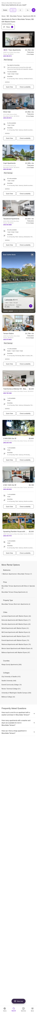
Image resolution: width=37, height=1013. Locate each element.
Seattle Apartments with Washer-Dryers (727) (16, 636)
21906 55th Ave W (9, 438)
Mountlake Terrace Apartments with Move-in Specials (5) (18, 587)
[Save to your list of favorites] (32, 34)
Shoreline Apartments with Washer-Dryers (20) (16, 624)
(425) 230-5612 (7, 118)
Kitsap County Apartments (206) (12, 664)
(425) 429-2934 (7, 489)
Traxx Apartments (14, 50)
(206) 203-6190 (7, 443)
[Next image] (33, 39)
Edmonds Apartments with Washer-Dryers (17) (16, 620)
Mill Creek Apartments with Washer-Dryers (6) (16, 632)
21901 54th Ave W (9, 485)
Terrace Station (8, 333)
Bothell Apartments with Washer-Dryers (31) (15, 628)
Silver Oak (7, 112)
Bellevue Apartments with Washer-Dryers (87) (16, 652)
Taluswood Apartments (11, 218)
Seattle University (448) (9, 681)
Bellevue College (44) (8, 697)
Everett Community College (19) (12, 685)
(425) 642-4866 (7, 225)
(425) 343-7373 (7, 536)
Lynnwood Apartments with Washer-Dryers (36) (16, 616)
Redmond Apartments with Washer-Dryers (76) (16, 644)
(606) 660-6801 (7, 169)
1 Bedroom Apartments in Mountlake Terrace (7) (17, 574)
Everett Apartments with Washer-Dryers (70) (15, 640)
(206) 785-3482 (7, 393)
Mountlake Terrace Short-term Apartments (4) (16, 604)
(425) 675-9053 (7, 339)
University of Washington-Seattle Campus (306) (16, 693)
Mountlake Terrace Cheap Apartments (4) (15, 592)
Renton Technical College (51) (11, 689)
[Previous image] (4, 39)
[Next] (33, 10)
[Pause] (32, 255)
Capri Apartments (9, 163)
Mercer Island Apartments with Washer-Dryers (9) (17, 648)
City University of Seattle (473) (11, 676)
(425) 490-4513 (7, 56)
